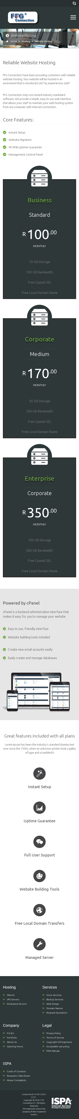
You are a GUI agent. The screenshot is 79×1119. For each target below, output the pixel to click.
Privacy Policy (53, 1033)
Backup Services (54, 999)
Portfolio (12, 1037)
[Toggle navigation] (73, 17)
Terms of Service (55, 1037)
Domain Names (54, 1008)
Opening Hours (15, 1046)
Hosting (26, 41)
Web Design (52, 1004)
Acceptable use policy (57, 1046)
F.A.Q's (10, 1033)
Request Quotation (56, 1012)
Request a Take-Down (18, 1076)
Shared (10, 995)
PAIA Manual (52, 1051)
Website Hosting (43, 41)
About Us (12, 1042)
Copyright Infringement (59, 1042)
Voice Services (54, 995)
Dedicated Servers (17, 1004)
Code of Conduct (16, 1071)
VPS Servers (13, 999)
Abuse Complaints (16, 1080)
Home (14, 41)
